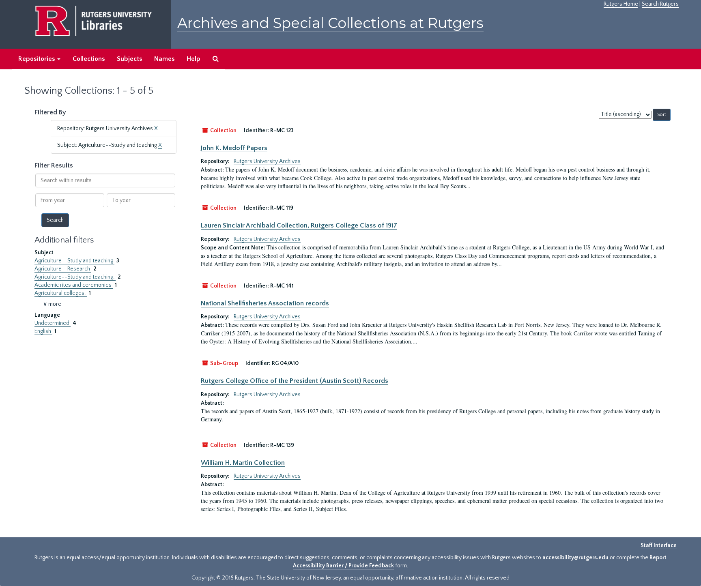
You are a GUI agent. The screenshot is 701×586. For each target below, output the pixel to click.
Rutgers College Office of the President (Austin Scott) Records (294, 380)
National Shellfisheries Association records (265, 303)
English (43, 331)
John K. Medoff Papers (234, 148)
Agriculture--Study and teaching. (75, 277)
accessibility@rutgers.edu (575, 557)
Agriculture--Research (62, 269)
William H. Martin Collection (243, 462)
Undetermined (52, 323)
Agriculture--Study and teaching (74, 261)
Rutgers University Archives (267, 161)
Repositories (37, 58)
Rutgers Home (621, 4)
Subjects (129, 58)
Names (164, 58)
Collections (89, 58)
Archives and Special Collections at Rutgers (330, 23)
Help (193, 58)
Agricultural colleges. (60, 293)
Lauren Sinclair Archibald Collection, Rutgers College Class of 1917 (299, 225)
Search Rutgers (660, 4)
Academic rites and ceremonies (73, 285)
